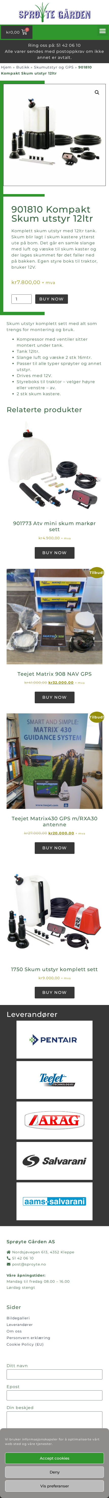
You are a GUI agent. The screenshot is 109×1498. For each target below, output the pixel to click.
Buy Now (51, 299)
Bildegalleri (18, 1318)
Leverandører (20, 1324)
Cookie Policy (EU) (25, 1344)
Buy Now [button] (54, 552)
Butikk (22, 67)
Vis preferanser (54, 1486)
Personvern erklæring (28, 1338)
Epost (13, 1387)
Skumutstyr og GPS (54, 67)
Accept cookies (54, 1458)
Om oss (14, 1331)
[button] (102, 31)
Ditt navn (17, 1366)
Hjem (6, 67)
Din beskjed (20, 1408)
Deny (55, 1472)
